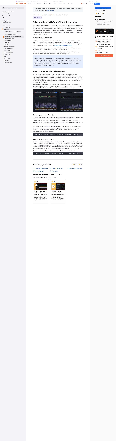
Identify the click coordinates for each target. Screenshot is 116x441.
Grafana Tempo (43, 14)
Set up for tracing (8, 40)
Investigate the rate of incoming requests (104, 21)
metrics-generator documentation (63, 45)
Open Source (52, 3)
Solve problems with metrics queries (13, 36)
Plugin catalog (5, 13)
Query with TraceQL (8, 48)
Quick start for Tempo (9, 38)
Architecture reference (9, 46)
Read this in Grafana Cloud (102, 7)
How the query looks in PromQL (103, 22)
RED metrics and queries (100, 19)
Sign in (91, 3)
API (5, 56)
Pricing (45, 3)
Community (6, 60)
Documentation (36, 14)
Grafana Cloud (31, 3)
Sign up (97, 3)
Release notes (7, 58)
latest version (50, 10)
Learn (59, 3)
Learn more (59, 1)
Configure (6, 42)
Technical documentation (8, 11)
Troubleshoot (7, 54)
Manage (6, 44)
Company (70, 3)
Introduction (7, 27)
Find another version (6, 22)
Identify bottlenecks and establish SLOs (13, 32)
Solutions (39, 3)
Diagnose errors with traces (11, 34)
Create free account (104, 55)
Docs (65, 3)
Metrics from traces (8, 52)
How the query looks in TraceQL (103, 24)
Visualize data (7, 50)
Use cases (50, 14)
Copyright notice (8, 62)
